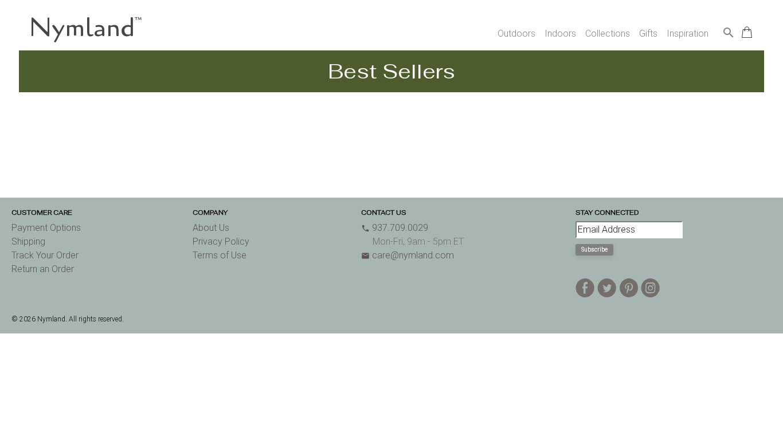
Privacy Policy (221, 241)
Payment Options (46, 227)
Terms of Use (219, 255)
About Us (211, 227)
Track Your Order (45, 255)
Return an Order (42, 269)
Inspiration (687, 33)
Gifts (648, 33)
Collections (607, 33)
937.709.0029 (394, 227)
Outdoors (516, 33)
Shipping (28, 241)
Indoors (560, 33)
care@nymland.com (407, 255)
